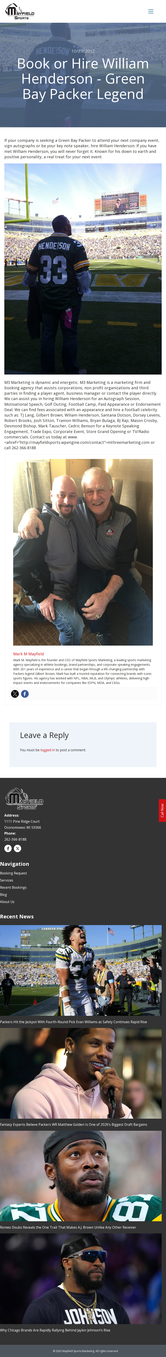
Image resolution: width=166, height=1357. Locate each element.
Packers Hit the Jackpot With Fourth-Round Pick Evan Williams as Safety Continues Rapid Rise (73, 1021)
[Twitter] (15, 694)
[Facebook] (25, 694)
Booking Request (13, 873)
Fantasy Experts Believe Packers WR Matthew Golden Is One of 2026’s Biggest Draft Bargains (73, 1124)
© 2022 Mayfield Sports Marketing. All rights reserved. (85, 1351)
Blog (3, 894)
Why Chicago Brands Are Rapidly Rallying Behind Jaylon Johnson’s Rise (55, 1330)
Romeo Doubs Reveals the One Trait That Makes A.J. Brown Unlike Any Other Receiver (68, 1227)
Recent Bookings (13, 887)
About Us (7, 901)
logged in (47, 750)
